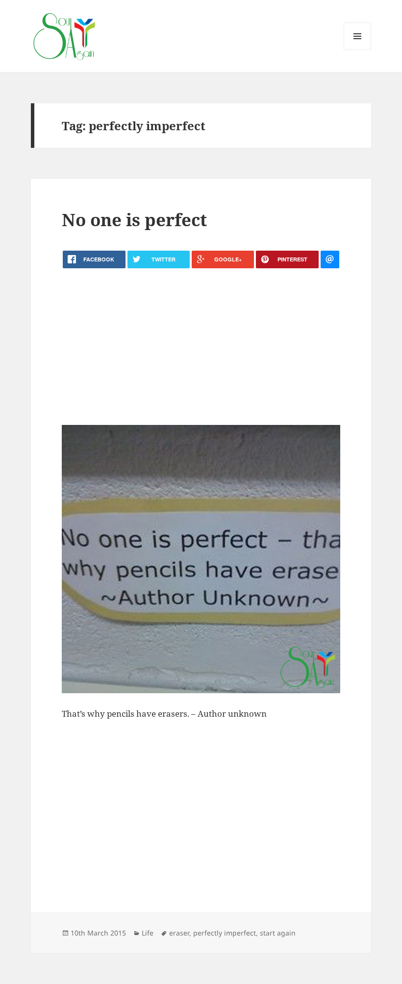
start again (278, 932)
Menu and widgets (357, 49)
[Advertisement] (201, 346)
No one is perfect (134, 219)
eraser (179, 932)
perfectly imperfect (224, 932)
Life (147, 932)
